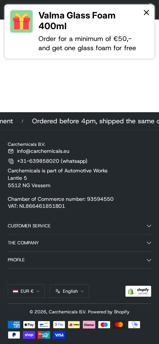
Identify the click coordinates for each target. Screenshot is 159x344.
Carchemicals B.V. (68, 312)
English (70, 291)
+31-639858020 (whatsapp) (52, 161)
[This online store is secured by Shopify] (138, 291)
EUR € (27, 291)
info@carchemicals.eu (43, 151)
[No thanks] (146, 13)
